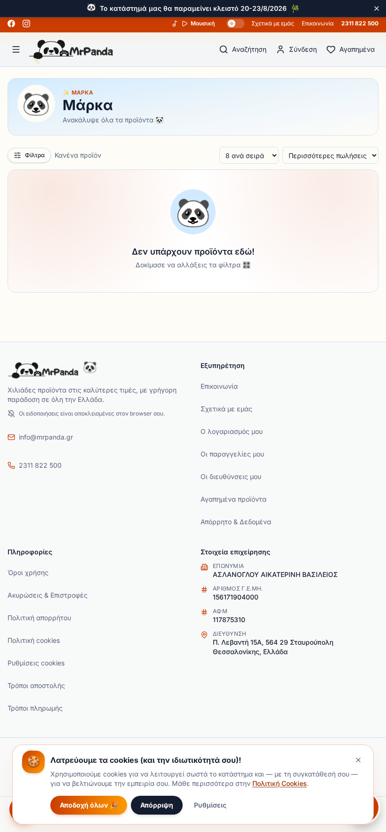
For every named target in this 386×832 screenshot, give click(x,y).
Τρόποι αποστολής (36, 685)
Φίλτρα (35, 155)
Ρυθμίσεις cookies (36, 663)
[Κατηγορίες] (16, 49)
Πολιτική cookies (34, 640)
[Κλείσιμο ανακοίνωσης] (376, 8)
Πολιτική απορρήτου (39, 618)
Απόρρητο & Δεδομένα (236, 522)
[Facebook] (11, 23)
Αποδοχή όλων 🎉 (89, 805)
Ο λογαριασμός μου (232, 431)
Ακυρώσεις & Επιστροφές (48, 595)
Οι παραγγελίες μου (232, 454)
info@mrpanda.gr (46, 437)
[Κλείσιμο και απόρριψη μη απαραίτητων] (358, 760)
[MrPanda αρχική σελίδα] (71, 49)
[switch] (235, 23)
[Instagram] (26, 23)
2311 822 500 (359, 23)
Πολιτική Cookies (279, 783)
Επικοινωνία (318, 23)
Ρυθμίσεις (210, 805)
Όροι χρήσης (28, 572)
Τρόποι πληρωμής (35, 708)
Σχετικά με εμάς (272, 23)
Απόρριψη (156, 805)
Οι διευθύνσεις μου (231, 476)
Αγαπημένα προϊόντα (233, 499)
